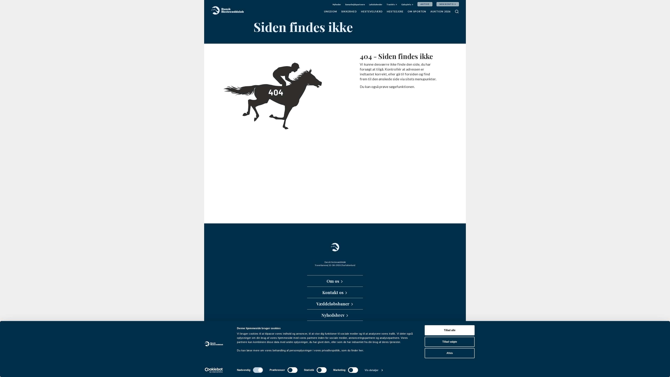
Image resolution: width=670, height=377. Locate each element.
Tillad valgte (449, 341)
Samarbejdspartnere (355, 4)
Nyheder (337, 4)
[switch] (292, 370)
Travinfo (390, 4)
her (361, 350)
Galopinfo (406, 4)
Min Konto (447, 4)
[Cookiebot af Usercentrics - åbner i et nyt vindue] (214, 370)
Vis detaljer (371, 370)
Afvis (449, 353)
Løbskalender (375, 4)
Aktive (425, 4)
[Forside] (227, 10)
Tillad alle (449, 330)
